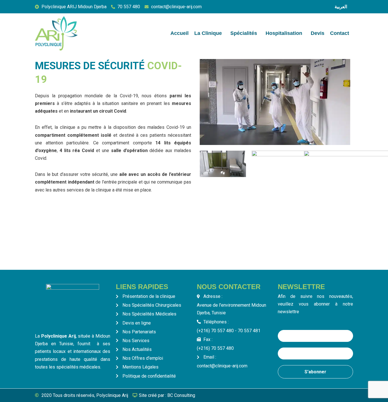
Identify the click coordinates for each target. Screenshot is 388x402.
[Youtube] (317, 7)
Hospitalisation (284, 33)
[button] (209, 33)
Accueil (179, 33)
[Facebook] (304, 7)
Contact (339, 33)
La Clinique (208, 33)
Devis (317, 33)
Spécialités (243, 33)
